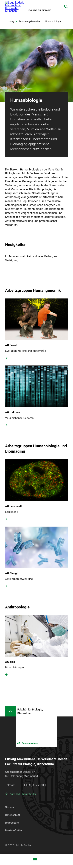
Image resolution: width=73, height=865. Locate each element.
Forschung (8, 21)
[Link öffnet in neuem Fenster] (36, 726)
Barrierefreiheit (14, 830)
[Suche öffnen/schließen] (66, 6)
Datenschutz (12, 815)
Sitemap (10, 807)
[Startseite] (10, 711)
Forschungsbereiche (29, 21)
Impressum (12, 822)
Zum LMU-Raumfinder (23, 794)
